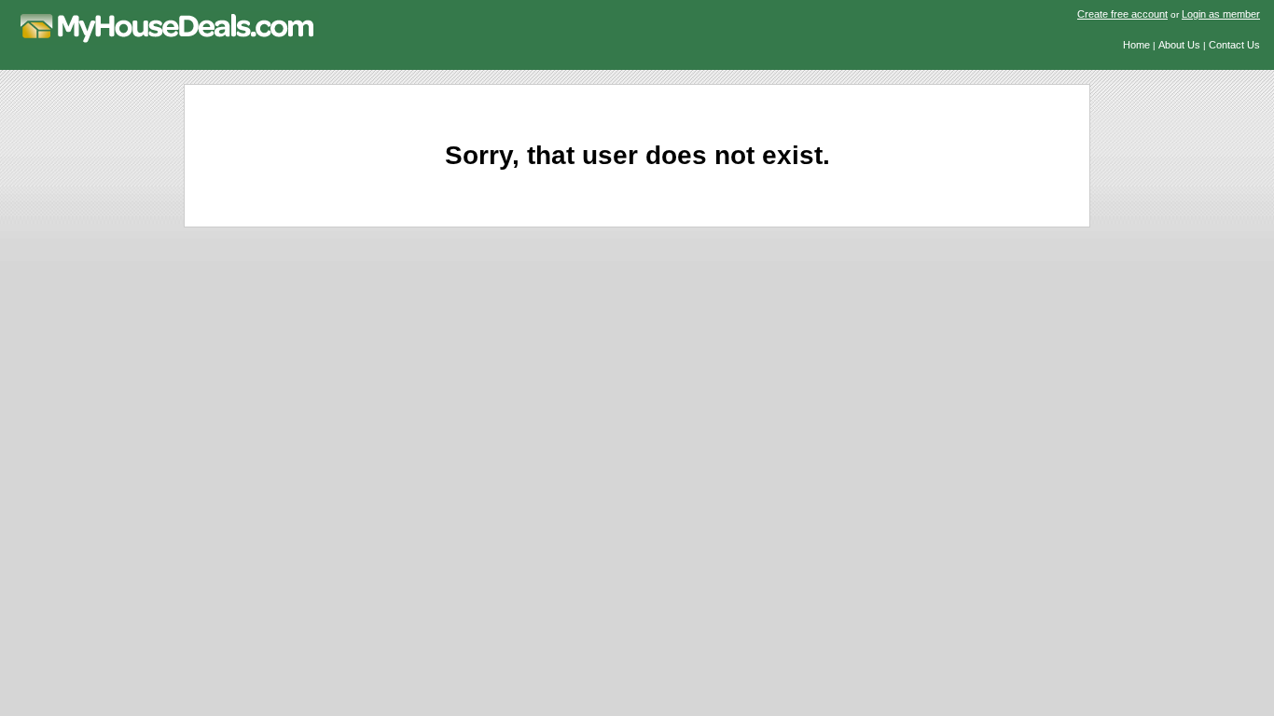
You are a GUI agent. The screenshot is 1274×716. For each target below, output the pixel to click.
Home (1136, 44)
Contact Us (1234, 44)
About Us (1179, 44)
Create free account (1122, 14)
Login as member (1221, 14)
